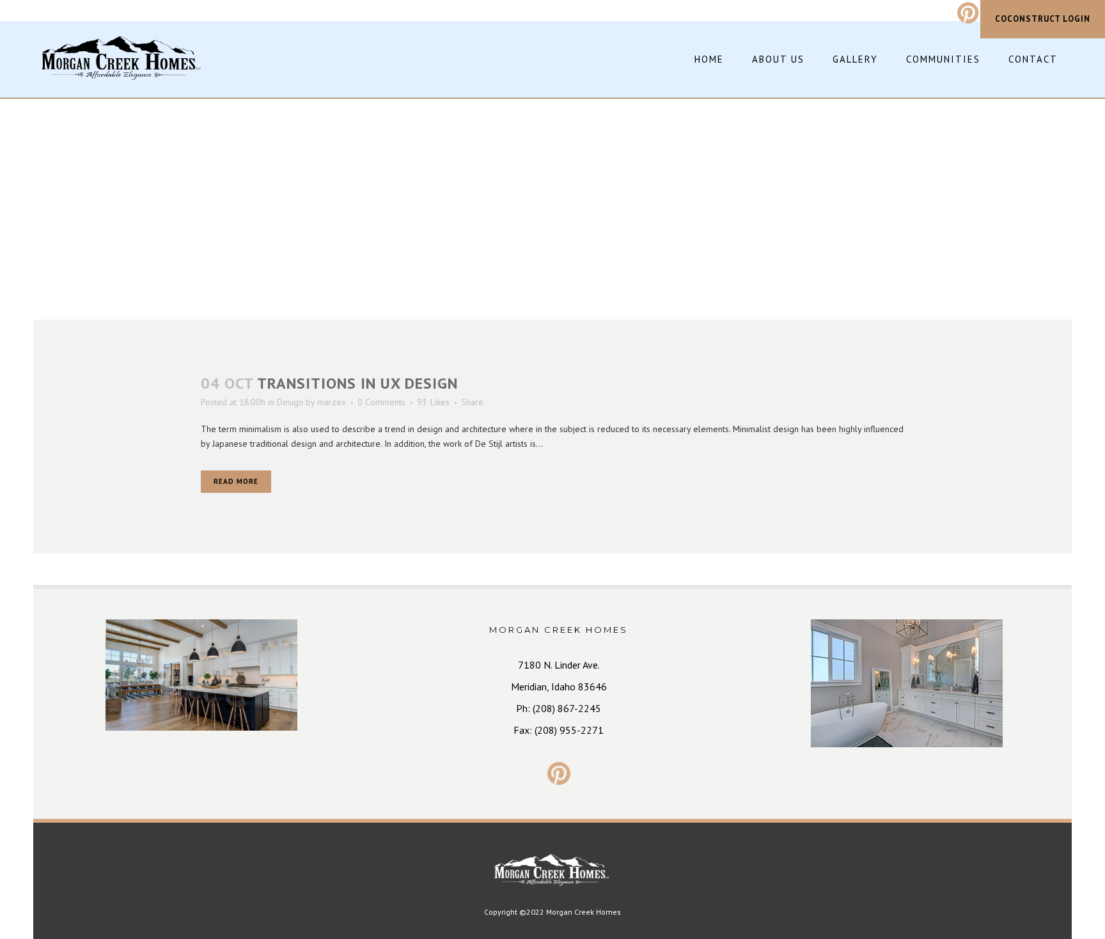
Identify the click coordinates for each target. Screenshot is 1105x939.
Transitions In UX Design (357, 383)
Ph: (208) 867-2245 (558, 708)
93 (433, 402)
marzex (331, 402)
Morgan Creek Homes (583, 912)
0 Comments (381, 402)
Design (290, 402)
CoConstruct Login (1042, 18)
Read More (236, 481)
